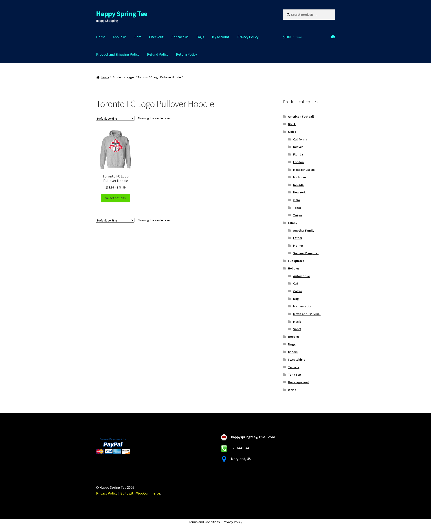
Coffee (297, 291)
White (292, 390)
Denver (298, 147)
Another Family (303, 230)
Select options (115, 198)
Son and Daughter (306, 253)
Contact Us (180, 37)
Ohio (296, 200)
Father (297, 238)
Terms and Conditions (204, 522)
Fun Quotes (296, 261)
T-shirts (293, 367)
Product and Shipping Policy (117, 54)
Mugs (291, 344)
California (300, 139)
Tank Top (294, 374)
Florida (298, 154)
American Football (301, 116)
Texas (297, 208)
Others (293, 352)
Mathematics (302, 306)
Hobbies (293, 268)
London (298, 162)
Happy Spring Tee (121, 13)
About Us (120, 37)
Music (297, 322)
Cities (292, 132)
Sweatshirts (296, 359)
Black (292, 124)
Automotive (301, 276)
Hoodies (293, 337)
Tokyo (297, 215)
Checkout (156, 37)
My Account (220, 37)
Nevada (298, 185)
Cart (137, 37)
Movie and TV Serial (307, 314)
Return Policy (186, 54)
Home (101, 37)
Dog (296, 299)
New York (299, 192)
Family (292, 223)
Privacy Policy (247, 37)
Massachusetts (304, 170)
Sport (297, 329)
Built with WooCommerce (140, 493)
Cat (295, 283)
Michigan (299, 177)
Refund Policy (157, 54)
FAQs (200, 37)
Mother (298, 245)
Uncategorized (298, 382)
